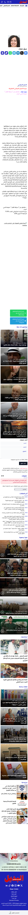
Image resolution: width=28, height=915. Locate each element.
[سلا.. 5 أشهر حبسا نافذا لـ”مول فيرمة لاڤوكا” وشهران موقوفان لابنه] (14, 501)
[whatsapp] (10, 53)
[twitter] (22, 53)
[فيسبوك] (12, 885)
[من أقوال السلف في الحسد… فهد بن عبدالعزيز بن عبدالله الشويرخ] (14, 788)
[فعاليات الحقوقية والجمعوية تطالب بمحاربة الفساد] (14, 771)
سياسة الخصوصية (14, 900)
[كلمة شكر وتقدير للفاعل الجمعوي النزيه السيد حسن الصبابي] (14, 673)
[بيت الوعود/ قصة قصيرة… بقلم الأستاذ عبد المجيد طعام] (14, 356)
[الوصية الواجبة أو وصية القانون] (14, 803)
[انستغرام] (15, 885)
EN (8, 2)
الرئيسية (22, 5)
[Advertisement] (14, 21)
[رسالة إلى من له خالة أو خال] (14, 796)
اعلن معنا (14, 894)
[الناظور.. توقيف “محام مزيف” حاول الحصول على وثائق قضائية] (14, 529)
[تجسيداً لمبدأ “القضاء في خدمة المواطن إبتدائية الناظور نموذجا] (14, 532)
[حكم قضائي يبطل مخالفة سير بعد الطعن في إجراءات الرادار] (14, 513)
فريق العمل (14, 896)
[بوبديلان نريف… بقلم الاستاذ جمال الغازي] (14, 338)
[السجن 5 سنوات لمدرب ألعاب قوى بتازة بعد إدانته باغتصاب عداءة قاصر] (14, 525)
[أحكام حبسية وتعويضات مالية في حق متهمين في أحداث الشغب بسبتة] (14, 497)
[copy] (6, 53)
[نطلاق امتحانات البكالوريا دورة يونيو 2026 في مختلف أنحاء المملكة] (14, 568)
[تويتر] (21, 885)
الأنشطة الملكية (15, 5)
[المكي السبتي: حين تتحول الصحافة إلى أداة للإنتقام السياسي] (14, 411)
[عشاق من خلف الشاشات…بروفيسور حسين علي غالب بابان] (14, 375)
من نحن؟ (14, 898)
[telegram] (14, 53)
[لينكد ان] (6, 885)
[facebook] (25, 53)
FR (10, 2)
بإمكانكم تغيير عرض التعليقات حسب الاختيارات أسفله (15, 486)
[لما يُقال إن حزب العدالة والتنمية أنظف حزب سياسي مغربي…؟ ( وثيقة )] (14, 698)
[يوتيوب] (18, 885)
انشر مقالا (14, 892)
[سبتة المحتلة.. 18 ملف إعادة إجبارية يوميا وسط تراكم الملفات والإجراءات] (14, 734)
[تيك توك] (9, 885)
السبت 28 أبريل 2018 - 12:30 (22, 86)
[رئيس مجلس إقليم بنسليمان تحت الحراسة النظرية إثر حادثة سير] (14, 504)
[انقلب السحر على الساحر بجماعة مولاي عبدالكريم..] (14, 753)
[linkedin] (18, 53)
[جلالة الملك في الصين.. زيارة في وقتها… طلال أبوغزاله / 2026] (14, 393)
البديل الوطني (6, 5)
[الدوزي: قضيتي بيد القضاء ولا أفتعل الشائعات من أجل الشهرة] (14, 549)
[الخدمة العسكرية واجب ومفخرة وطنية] (14, 606)
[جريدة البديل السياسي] (23, 2)
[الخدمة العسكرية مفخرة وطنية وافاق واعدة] (14, 625)
